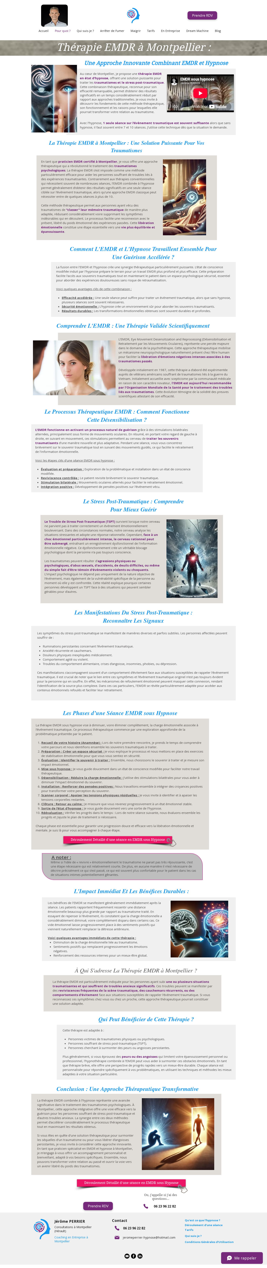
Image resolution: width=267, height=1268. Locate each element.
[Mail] (117, 1237)
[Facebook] (133, 1256)
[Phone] (146, 1206)
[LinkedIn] (139, 1256)
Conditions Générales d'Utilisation (209, 1242)
